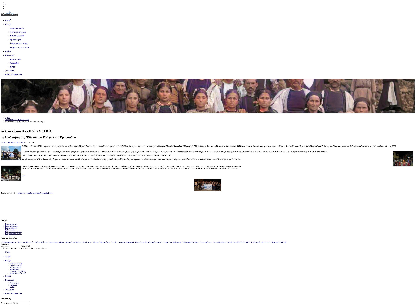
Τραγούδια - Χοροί (220, 242)
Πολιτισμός (177, 242)
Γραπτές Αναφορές (11, 226)
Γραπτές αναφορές (18, 32)
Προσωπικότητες (206, 242)
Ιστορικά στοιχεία (17, 28)
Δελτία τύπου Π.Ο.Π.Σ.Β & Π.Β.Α (13, 142)
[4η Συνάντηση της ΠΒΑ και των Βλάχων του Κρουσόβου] (11, 153)
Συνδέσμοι (9, 71)
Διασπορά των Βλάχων (73, 242)
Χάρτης (7, 252)
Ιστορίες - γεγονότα (118, 242)
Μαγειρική (130, 242)
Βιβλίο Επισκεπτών (13, 75)
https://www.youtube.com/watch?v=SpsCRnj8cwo (35, 193)
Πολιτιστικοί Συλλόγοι (191, 242)
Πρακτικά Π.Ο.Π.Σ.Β (279, 242)
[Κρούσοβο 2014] (207, 185)
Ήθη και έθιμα (105, 242)
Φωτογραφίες (15, 59)
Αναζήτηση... (5, 244)
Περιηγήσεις (139, 242)
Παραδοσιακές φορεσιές (154, 242)
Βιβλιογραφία (15, 40)
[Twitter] (6, 5)
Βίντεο (12, 67)
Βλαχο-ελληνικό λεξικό (19, 47)
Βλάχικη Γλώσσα (11, 228)
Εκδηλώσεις (87, 242)
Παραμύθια (168, 242)
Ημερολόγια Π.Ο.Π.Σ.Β (262, 242)
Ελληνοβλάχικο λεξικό (19, 44)
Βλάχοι (8, 24)
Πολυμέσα (9, 55)
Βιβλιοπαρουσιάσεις (9, 242)
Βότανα (61, 242)
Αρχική (8, 20)
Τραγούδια (14, 63)
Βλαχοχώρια (52, 242)
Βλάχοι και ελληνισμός (26, 242)
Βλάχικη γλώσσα (17, 36)
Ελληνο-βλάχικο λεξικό (13, 232)
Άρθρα (8, 51)
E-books (96, 242)
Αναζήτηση (25, 246)
